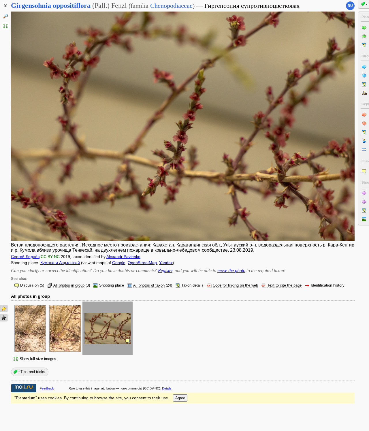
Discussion (29, 285)
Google (118, 262)
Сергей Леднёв (25, 256)
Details (167, 388)
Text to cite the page (284, 285)
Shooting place (111, 285)
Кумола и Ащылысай (60, 262)
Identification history (327, 285)
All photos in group (68, 285)
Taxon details (192, 285)
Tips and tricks (32, 372)
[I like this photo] (3, 308)
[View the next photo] (319, 126)
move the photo (231, 270)
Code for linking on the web (235, 285)
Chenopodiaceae (171, 5)
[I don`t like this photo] (3, 317)
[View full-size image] (5, 26)
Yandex (166, 262)
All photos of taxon (149, 285)
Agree (180, 398)
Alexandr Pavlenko (123, 256)
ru (350, 6)
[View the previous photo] (46, 126)
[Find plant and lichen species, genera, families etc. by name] (5, 16)
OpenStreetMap (142, 262)
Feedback (47, 388)
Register (165, 270)
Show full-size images (38, 359)
